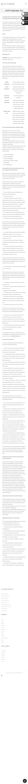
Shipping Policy (4, 598)
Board (2, 627)
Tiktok (2, 661)
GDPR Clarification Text (6, 604)
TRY (25, 18)
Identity (2, 631)
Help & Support (4, 594)
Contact (2, 636)
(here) (12, 154)
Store (2, 633)
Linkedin (3, 657)
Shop (2, 621)
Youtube (3, 655)
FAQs (2, 640)
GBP (25, 22)
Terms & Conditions (5, 600)
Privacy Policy (4, 602)
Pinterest (3, 659)
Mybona (3, 623)
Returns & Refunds (5, 596)
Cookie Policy (4, 608)
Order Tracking (4, 638)
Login (2, 642)
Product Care (4, 610)
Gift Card (3, 629)
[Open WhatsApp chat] (25, 781)
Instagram (3, 650)
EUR (25, 13)
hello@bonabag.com (15, 336)
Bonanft (2, 625)
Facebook (3, 653)
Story (2, 619)
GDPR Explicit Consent (6, 606)
